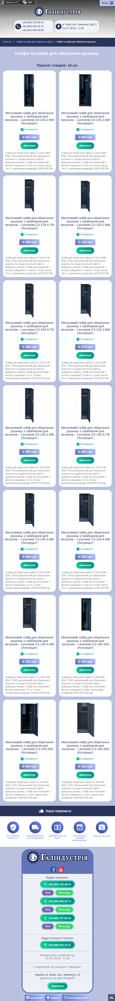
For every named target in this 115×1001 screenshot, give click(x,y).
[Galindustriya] (57, 11)
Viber (48, 892)
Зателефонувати (75, 998)
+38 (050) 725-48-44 (33, 22)
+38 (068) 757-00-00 (57, 918)
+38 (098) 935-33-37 (57, 945)
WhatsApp (64, 892)
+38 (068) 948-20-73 (33, 26)
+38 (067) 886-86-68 (33, 30)
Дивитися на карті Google (57, 978)
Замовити (57, 986)
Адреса (53, 998)
